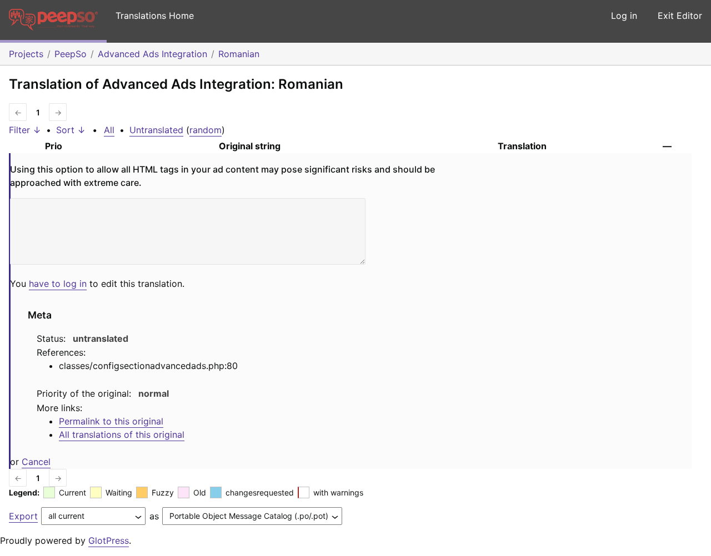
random (205, 129)
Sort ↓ (71, 129)
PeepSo (70, 53)
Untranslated (156, 129)
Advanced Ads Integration (152, 53)
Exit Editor (680, 15)
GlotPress (108, 540)
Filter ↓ (25, 129)
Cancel (36, 461)
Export (23, 516)
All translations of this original (121, 434)
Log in (624, 15)
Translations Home (155, 15)
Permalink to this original (111, 421)
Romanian (238, 53)
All (109, 129)
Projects (26, 53)
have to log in (58, 283)
